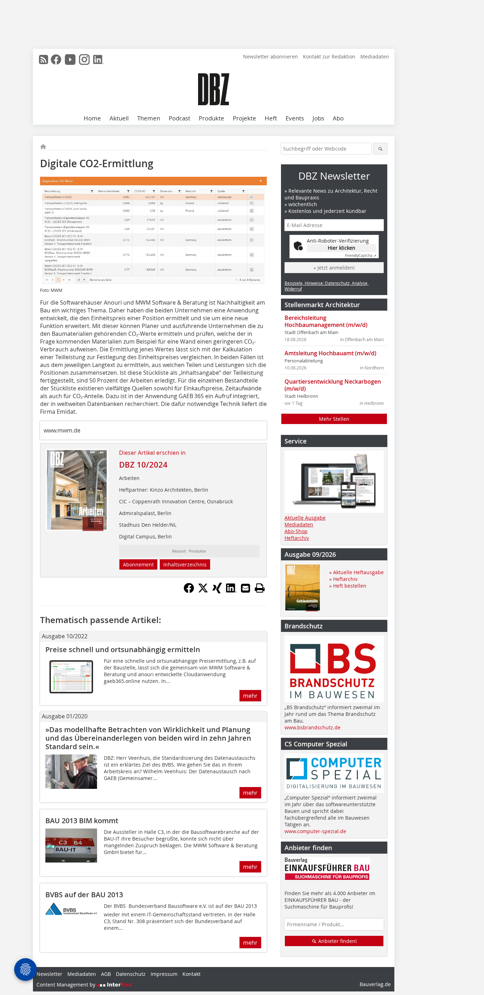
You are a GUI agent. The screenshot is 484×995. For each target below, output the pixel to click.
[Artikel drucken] (260, 588)
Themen (148, 118)
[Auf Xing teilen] (217, 591)
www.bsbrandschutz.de (313, 727)
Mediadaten (374, 56)
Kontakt (191, 974)
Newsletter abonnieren (270, 56)
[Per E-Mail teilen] (245, 588)
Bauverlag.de (375, 984)
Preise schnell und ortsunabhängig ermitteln (122, 649)
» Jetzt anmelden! (334, 267)
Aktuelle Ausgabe (305, 517)
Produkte (211, 118)
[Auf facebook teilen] (189, 591)
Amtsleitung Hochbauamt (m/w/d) (330, 353)
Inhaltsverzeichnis (185, 564)
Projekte (244, 118)
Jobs (318, 118)
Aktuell (119, 118)
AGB (106, 974)
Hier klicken (341, 247)
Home (92, 118)
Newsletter (49, 974)
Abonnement (138, 564)
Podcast (179, 118)
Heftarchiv (297, 538)
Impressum (164, 974)
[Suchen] (380, 148)
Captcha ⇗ (360, 255)
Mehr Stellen (334, 418)
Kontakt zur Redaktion (329, 56)
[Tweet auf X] (203, 591)
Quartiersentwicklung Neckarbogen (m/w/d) (333, 385)
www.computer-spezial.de (315, 831)
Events (295, 118)
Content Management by (66, 984)
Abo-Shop (296, 531)
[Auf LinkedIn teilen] (231, 591)
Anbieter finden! (337, 941)
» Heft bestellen (347, 585)
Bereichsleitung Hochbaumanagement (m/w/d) (326, 321)
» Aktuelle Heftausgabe (356, 572)
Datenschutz (131, 974)
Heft (271, 118)
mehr (250, 696)
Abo (338, 118)
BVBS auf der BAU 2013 (84, 894)
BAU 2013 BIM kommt (81, 820)
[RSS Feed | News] (43, 59)
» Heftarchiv (343, 579)
